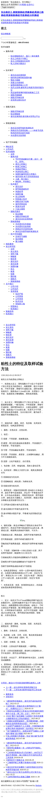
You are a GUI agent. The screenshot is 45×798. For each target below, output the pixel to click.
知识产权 (19, 294)
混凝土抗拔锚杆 (17, 83)
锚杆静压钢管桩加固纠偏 (21, 78)
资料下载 (14, 254)
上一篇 (21, 687)
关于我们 (9, 284)
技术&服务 (10, 152)
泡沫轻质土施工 (22, 172)
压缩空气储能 (21, 236)
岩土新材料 (20, 196)
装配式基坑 (15, 211)
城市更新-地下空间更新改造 (27, 177)
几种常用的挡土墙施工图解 (18, 777)
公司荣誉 (19, 296)
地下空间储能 (16, 234)
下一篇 (23, 690)
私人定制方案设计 (18, 64)
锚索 (12, 274)
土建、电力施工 (22, 179)
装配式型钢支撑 (17, 97)
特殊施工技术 (21, 199)
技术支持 (19, 301)
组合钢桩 (19, 214)
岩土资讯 (14, 251)
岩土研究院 (10, 246)
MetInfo (38, 785)
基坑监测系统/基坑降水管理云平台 (25, 116)
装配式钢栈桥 (16, 95)
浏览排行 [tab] (9, 697)
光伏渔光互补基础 (23, 224)
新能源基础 (15, 221)
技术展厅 (14, 184)
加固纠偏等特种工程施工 (25, 174)
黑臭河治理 (20, 206)
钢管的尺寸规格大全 (15, 760)
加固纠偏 (19, 194)
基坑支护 (19, 187)
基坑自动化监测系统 (24, 219)
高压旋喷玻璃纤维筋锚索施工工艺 (25, 93)
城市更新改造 (21, 204)
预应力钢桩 (15, 80)
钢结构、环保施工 (23, 182)
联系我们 (14, 309)
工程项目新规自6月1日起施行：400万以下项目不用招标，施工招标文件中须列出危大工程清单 (24, 755)
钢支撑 (13, 259)
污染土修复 (20, 209)
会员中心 (30, 5)
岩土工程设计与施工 (19, 59)
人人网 (37, 683)
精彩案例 (9, 244)
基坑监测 (14, 264)
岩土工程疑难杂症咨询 (20, 61)
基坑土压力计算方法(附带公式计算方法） (24, 772)
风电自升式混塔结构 (24, 229)
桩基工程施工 (21, 167)
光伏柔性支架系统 (18, 135)
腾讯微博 (31, 683)
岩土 (12, 269)
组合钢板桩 (6, 34)
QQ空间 (15, 683)
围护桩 (13, 276)
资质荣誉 (14, 291)
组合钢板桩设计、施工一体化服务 (25, 56)
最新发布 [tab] (9, 694)
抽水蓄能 (19, 239)
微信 (10, 683)
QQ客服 (22, 5)
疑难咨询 (9, 311)
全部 (12, 154)
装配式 (13, 279)
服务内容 (14, 157)
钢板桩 (13, 256)
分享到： (5, 683)
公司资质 (19, 299)
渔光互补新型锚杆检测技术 (22, 128)
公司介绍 (14, 286)
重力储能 (19, 241)
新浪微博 (23, 683)
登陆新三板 (20, 304)
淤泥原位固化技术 (18, 100)
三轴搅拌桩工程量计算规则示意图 (21, 763)
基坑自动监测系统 (18, 75)
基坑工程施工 (21, 164)
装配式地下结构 (22, 201)
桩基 (12, 271)
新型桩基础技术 (22, 189)
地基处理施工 (21, 169)
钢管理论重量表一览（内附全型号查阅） (24, 748)
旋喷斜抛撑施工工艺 (19, 85)
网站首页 (9, 147)
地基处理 (19, 191)
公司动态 (9, 149)
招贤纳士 (14, 306)
